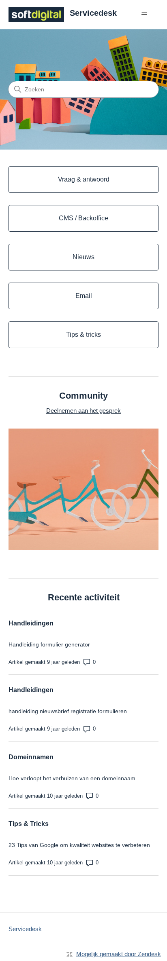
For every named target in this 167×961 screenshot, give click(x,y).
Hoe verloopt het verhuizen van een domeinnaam (72, 778)
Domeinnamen (31, 757)
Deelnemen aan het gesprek (83, 410)
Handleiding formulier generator (49, 644)
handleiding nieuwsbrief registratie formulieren (68, 711)
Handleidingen (31, 623)
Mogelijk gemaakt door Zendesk (118, 953)
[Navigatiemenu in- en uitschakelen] (144, 14)
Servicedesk (25, 928)
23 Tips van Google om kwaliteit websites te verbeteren (79, 845)
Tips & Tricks (29, 823)
